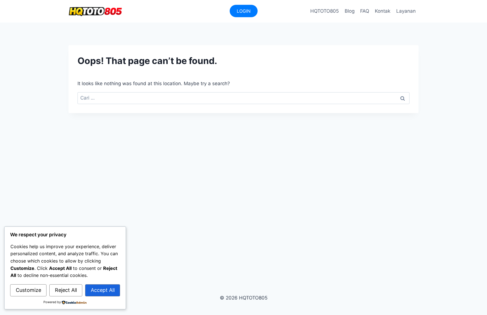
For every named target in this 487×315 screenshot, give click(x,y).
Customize (28, 290)
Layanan (406, 11)
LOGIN (244, 11)
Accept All (103, 290)
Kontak (382, 11)
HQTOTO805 (324, 11)
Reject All (66, 290)
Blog (350, 11)
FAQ (364, 11)
